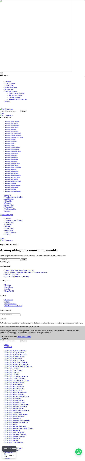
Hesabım (7, 285)
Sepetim (7, 289)
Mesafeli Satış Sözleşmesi (18, 99)
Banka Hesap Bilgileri (16, 93)
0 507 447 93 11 (25, 78)
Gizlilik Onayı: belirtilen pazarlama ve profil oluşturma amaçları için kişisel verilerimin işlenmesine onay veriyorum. (42, 323)
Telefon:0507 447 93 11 (12, 274)
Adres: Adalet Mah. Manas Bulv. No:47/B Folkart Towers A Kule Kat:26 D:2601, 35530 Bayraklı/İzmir (25, 271)
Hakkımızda (8, 300)
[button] (78, 451)
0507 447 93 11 (52, 105)
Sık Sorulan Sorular (16, 95)
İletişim (7, 302)
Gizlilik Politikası (15, 97)
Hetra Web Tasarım (24, 337)
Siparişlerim (8, 287)
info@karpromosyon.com (9, 78)
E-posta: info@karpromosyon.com (16, 276)
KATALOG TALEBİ (9, 449)
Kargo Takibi (9, 291)
